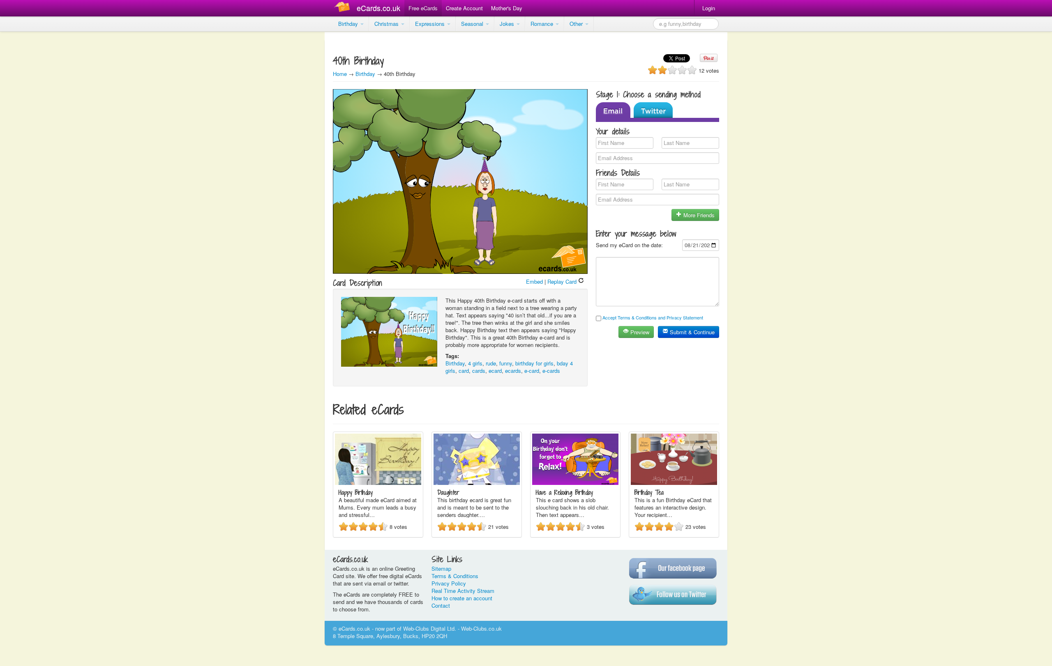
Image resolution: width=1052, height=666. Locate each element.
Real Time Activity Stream (462, 591)
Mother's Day (506, 8)
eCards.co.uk (378, 7)
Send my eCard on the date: (629, 245)
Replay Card (562, 281)
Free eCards (423, 8)
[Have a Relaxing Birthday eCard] (575, 483)
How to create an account (461, 598)
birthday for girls (534, 363)
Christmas (387, 24)
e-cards (551, 370)
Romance (543, 24)
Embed (534, 281)
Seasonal (473, 24)
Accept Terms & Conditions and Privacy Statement (652, 317)
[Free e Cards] (344, 8)
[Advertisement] (33, 156)
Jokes (508, 24)
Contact (440, 605)
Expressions (430, 24)
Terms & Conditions (454, 576)
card (464, 370)
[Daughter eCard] (477, 483)
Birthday (349, 24)
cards (478, 370)
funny (505, 363)
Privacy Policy (448, 583)
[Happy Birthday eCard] (378, 483)
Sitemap (441, 568)
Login (708, 8)
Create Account (464, 8)
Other (577, 24)
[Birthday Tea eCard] (674, 483)
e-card (531, 370)
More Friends (698, 215)
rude (491, 363)
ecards (513, 370)
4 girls (475, 363)
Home (340, 74)
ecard (495, 370)
